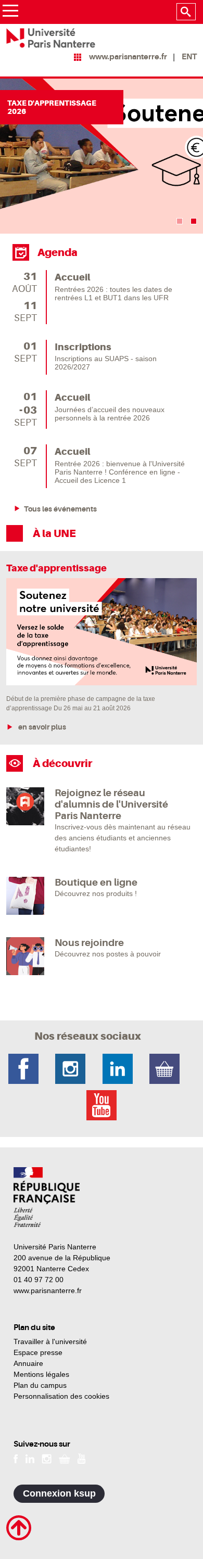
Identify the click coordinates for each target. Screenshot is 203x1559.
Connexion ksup (59, 1493)
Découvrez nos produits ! (96, 893)
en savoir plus (41, 727)
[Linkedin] (30, 1458)
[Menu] (10, 12)
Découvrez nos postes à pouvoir (108, 954)
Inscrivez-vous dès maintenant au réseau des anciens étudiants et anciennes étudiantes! (123, 838)
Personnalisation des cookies (61, 1396)
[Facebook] (16, 1458)
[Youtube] (81, 1458)
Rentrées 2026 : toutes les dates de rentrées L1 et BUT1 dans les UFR (113, 293)
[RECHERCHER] (186, 12)
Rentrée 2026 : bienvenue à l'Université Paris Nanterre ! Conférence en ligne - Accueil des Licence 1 (120, 471)
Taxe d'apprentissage (56, 568)
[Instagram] (47, 1458)
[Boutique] (64, 1458)
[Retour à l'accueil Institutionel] (47, 1197)
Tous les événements (60, 509)
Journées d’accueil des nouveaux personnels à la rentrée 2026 (109, 413)
